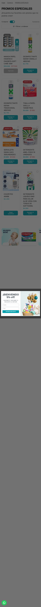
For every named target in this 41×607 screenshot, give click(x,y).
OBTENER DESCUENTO (11, 311)
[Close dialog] (39, 292)
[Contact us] (4, 602)
